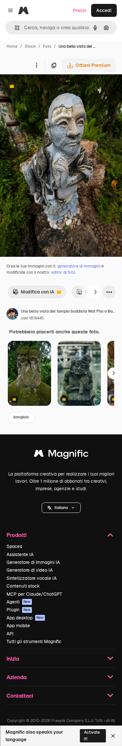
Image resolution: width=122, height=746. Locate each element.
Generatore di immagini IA (33, 562)
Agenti (19, 602)
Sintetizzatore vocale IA (32, 578)
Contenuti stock (23, 586)
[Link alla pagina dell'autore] (12, 315)
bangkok (21, 417)
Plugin (19, 610)
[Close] (113, 736)
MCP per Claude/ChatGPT (34, 594)
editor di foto (63, 272)
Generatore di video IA (30, 570)
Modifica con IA (33, 293)
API (10, 634)
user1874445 (32, 318)
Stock (30, 46)
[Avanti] (95, 291)
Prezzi (80, 10)
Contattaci (20, 695)
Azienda (17, 677)
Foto (47, 46)
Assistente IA (20, 554)
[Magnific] (61, 455)
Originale (43, 87)
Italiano (61, 507)
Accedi (104, 10)
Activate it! (92, 735)
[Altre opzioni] (36, 65)
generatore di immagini (79, 266)
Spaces (14, 546)
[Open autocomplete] (14, 27)
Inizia (13, 658)
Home (12, 46)
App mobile (18, 625)
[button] (61, 508)
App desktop (25, 618)
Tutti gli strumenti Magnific (34, 641)
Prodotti (17, 534)
